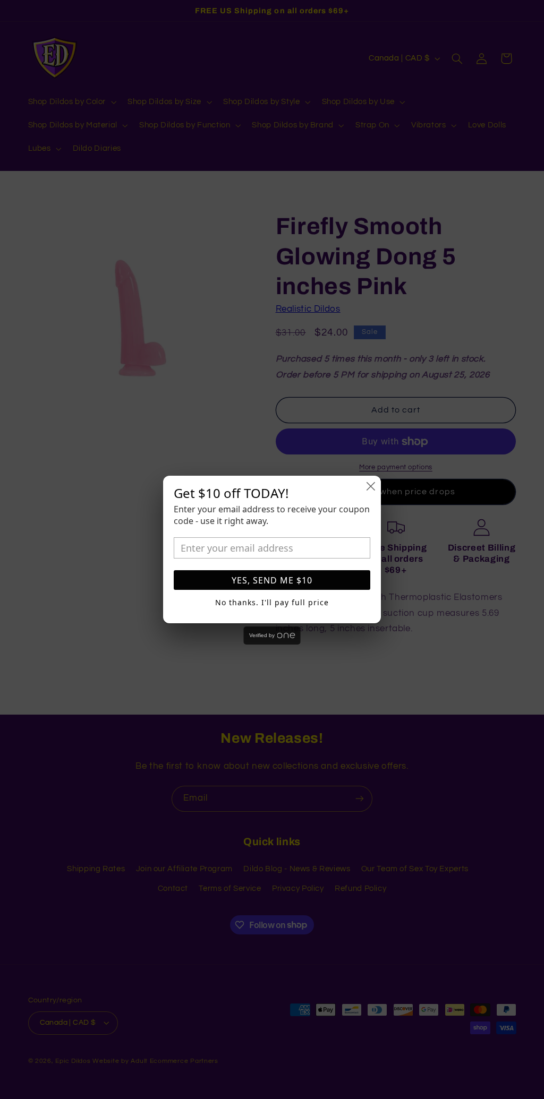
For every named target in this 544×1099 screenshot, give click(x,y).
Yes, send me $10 (272, 580)
